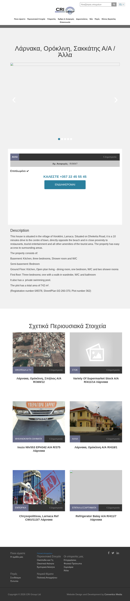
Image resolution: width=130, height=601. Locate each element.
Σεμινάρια (68, 567)
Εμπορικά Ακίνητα (46, 567)
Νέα (91, 19)
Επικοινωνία (65, 22)
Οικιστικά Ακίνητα (45, 563)
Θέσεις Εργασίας (109, 19)
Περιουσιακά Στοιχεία (36, 19)
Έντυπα (14, 581)
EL (121, 4)
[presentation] (14, 99)
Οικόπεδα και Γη (45, 560)
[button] (59, 139)
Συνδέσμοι (15, 577)
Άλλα (66, 570)
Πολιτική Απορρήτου (44, 553)
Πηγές (97, 19)
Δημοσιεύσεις (82, 19)
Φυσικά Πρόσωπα (73, 563)
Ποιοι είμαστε (19, 19)
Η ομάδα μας (16, 557)
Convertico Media (113, 594)
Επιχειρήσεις (70, 560)
